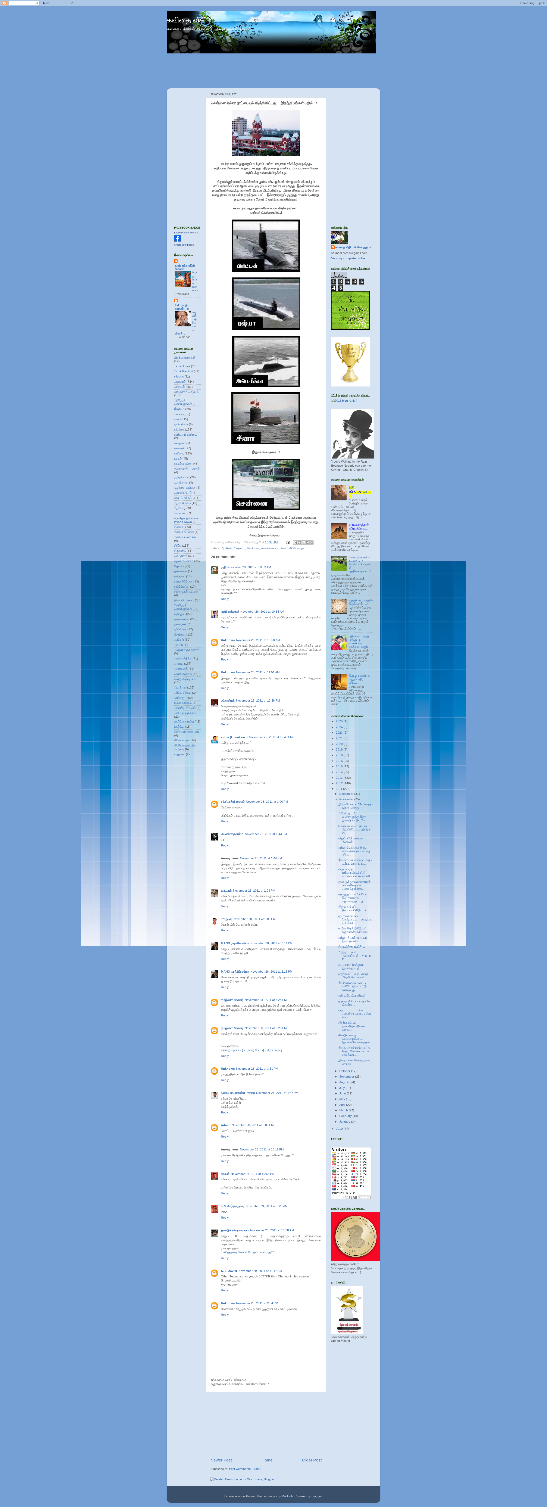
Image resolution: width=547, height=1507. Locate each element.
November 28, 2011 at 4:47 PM (277, 1092)
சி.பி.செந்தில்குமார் (232, 1206)
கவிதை (179, 453)
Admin (225, 1125)
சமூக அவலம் (182, 503)
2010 (340, 1128)
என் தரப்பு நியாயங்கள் (351, 995)
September (347, 1076)
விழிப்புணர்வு (296, 548)
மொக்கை (180, 687)
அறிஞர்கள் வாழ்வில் (186, 392)
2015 (340, 766)
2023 (340, 732)
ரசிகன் (225, 1173)
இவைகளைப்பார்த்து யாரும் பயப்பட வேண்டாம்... (355, 861)
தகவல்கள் (180, 571)
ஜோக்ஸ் (179, 566)
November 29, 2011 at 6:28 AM (267, 1206)
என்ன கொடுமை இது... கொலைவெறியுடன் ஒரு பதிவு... (354, 851)
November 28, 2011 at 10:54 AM (262, 611)
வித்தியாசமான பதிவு (187, 731)
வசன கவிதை (183, 702)
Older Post (312, 1460)
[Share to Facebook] (307, 542)
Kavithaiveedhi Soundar (186, 232)
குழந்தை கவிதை (185, 487)
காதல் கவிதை (183, 463)
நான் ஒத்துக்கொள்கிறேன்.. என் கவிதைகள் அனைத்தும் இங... (355, 885)
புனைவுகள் (181, 668)
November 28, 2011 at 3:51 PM (257, 1068)
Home (267, 1460)
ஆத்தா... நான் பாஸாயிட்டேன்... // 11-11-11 (355, 956)
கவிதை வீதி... (189, 19)
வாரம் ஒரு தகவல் (185, 713)
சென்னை (253, 548)
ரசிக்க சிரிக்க (182, 692)
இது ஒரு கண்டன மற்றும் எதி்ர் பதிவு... (360, 679)
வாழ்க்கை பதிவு (184, 721)
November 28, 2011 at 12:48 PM (258, 700)
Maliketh (287, 1496)
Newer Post (221, 1460)
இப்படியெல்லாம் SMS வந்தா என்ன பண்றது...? (355, 806)
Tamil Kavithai (183, 371)
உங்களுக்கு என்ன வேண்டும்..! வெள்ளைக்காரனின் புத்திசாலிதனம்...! (360, 564)
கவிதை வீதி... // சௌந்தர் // (353, 247)
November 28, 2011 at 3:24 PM (266, 999)
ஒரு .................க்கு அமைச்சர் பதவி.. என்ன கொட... (354, 1014)
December (346, 793)
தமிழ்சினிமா (181, 586)
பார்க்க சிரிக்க (183, 658)
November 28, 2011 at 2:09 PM (255, 919)
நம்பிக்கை (180, 629)
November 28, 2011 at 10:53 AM (249, 567)
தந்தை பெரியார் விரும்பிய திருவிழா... (354, 1003)
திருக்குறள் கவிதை (186, 591)
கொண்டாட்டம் (183, 492)
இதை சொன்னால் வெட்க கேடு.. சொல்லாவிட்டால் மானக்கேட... (354, 1051)
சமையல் (179, 513)
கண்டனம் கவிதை (185, 434)
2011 (339, 788)
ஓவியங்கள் (181, 424)
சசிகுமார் (226, 919)
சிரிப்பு (177, 545)
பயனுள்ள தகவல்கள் (186, 650)
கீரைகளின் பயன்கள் (187, 468)
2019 (340, 749)
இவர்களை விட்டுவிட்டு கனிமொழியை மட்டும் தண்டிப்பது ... (353, 986)
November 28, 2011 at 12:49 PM (271, 737)
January (345, 1121)
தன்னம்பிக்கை (183, 581)
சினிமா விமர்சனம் (185, 537)
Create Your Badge (184, 244)
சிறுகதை (180, 550)
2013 (340, 777)
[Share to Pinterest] (311, 542)
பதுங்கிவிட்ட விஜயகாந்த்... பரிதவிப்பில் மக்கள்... (354, 975)
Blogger (317, 1496)
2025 (340, 721)
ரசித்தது (179, 697)
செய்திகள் (180, 555)
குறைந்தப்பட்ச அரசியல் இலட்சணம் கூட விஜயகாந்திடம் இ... (352, 898)
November (346, 799)
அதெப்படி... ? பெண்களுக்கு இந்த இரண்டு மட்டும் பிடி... (353, 817)
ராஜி (223, 567)
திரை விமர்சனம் (184, 600)
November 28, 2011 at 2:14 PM (271, 943)
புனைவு (178, 663)
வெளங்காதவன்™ (232, 834)
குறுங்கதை (181, 482)
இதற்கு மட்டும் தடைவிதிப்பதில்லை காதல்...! (351, 1026)
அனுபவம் (239, 548)
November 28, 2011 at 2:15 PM (271, 971)
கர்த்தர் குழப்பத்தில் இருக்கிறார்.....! (361, 602)
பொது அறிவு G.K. (185, 679)
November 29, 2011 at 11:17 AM (260, 1271)
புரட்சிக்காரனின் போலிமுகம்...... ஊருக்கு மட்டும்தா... (355, 919)
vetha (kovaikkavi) (234, 737)
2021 (340, 738)
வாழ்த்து (179, 726)
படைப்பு (178, 644)
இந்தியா (179, 409)
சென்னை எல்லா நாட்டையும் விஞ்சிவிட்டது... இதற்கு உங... (355, 829)
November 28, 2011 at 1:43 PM (266, 834)
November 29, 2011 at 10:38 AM (272, 1230)
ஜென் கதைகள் (183, 561)
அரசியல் (226, 548)
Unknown (228, 640)
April (342, 1104)
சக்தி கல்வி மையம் (233, 801)
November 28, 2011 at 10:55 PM (253, 1173)
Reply (225, 598)
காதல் (178, 458)
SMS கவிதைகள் (185, 357)
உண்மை (179, 414)
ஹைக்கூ (179, 754)
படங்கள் (282, 548)
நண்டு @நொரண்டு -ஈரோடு (238, 1092)
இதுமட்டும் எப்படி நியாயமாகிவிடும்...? (352, 908)
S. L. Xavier (229, 1271)
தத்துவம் (179, 576)
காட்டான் (226, 890)
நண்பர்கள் (180, 624)
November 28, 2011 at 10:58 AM (258, 640)
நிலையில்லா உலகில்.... (351, 946)
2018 (340, 755)
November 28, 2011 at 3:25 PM (266, 1028)
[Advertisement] (266, 1425)
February (346, 1116)
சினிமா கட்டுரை (184, 532)
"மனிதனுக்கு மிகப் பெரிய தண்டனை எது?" (247, 1252)
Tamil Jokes (182, 366)
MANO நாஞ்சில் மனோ (235, 943)
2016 (340, 760)
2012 (340, 783)
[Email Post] (287, 542)
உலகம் (178, 419)
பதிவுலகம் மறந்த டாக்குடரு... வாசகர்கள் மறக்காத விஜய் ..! (360, 641)
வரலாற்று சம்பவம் (185, 707)
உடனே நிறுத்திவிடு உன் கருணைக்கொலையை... (355, 930)
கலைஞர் (179, 448)
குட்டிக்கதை (181, 477)
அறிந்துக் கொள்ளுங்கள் (183, 402)
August (344, 1082)
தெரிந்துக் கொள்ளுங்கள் (183, 607)
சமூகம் (178, 508)
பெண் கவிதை (183, 673)
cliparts (179, 376)
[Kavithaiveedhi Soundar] (177, 240)
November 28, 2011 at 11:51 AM (258, 672)
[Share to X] (303, 542)
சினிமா (178, 526)
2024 (340, 727)
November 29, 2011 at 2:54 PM (257, 1303)
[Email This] (295, 542)
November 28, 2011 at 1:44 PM (261, 858)
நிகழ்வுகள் (180, 634)
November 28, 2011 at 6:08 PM (253, 1125)
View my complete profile (348, 258)
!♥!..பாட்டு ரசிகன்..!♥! (182, 307)
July (342, 1088)
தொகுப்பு (179, 614)
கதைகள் (179, 443)
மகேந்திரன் (228, 700)
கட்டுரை (179, 429)
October (345, 1071)
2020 (340, 744)
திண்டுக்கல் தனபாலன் (235, 1230)
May (342, 1099)
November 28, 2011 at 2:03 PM (254, 890)
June (343, 1093)
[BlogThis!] (299, 542)
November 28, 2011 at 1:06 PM (267, 801)
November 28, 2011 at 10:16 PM (262, 1149)
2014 (340, 772)
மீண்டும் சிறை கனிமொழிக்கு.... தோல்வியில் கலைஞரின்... (355, 1039)
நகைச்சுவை (268, 548)
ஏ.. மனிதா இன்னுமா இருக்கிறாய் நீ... (351, 966)
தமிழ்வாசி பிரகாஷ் (232, 999)
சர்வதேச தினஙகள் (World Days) (186, 520)
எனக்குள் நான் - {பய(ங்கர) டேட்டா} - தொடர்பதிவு (251, 1050)
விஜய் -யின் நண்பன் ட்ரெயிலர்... (350, 840)
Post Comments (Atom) (245, 1468)
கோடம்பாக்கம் (183, 498)
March (344, 1110)
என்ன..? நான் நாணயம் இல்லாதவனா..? (352, 939)
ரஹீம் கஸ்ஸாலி (230, 611)
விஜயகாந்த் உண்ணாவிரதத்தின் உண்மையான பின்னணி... (355, 873)
